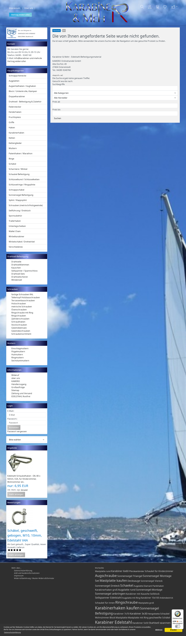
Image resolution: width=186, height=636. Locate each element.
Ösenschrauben (19, 309)
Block (112, 617)
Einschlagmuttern (19, 348)
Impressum (14, 8)
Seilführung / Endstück (20, 210)
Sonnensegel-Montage (149, 589)
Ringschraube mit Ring (22, 312)
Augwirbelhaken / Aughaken (22, 86)
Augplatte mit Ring (131, 597)
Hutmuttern (17, 354)
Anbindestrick (166, 597)
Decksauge (134, 580)
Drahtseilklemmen (20, 264)
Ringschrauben (18, 315)
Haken (12, 127)
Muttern (13, 148)
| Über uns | (29, 8)
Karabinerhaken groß (106, 589)
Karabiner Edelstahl (113, 622)
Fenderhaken (15, 112)
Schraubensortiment (21, 333)
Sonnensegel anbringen (110, 593)
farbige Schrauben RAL (22, 294)
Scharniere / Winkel (18, 169)
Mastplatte (121, 617)
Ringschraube (126, 602)
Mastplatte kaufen (113, 580)
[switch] (177, 626)
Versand (24, 490)
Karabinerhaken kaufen (117, 608)
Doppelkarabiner (17, 96)
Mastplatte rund (103, 571)
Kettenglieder (15, 143)
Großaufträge (18, 387)
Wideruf (15, 375)
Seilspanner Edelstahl (108, 597)
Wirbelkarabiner (16, 236)
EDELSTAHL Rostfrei (20, 396)
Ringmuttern (17, 357)
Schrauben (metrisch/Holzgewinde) (26, 205)
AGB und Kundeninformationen (26, 573)
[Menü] (181, 610)
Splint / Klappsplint (18, 200)
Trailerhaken (15, 221)
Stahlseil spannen (160, 622)
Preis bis (56, 109)
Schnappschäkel (16, 189)
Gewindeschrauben (20, 330)
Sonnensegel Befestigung (21, 195)
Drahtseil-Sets (18, 273)
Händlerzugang (18, 384)
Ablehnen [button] (158, 630)
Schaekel (126, 585)
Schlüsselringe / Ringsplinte (22, 184)
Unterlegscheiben (17, 226)
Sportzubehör (15, 215)
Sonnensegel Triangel (129, 576)
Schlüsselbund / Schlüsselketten (24, 179)
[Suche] (142, 7)
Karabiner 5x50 (140, 622)
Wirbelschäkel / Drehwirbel (22, 241)
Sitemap (15, 390)
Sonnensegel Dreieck (107, 585)
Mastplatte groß (146, 602)
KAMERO (15, 381)
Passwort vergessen (17, 431)
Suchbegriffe (58, 84)
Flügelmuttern (18, 351)
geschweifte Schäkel (159, 617)
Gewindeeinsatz (19, 327)
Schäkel (12, 163)
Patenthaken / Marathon (20, 153)
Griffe (11, 122)
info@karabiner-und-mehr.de (28, 58)
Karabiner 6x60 (120, 571)
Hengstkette (154, 613)
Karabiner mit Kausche (138, 593)
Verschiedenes (16, 246)
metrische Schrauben (21, 306)
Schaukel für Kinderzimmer (159, 571)
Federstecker (15, 106)
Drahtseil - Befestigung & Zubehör (25, 101)
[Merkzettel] (165, 7)
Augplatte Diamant (143, 585)
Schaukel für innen (105, 602)
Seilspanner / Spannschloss (24, 270)
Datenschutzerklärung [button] (12, 632)
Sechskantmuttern (20, 360)
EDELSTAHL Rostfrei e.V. (25, 36)
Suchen (57, 118)
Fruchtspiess (15, 117)
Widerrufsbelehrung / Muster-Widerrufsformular (34, 578)
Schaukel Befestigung (19, 174)
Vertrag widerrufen (20, 14)
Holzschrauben (18, 303)
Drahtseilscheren (19, 276)
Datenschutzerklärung (23, 570)
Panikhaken (158, 585)
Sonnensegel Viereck (151, 580)
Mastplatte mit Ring (138, 617)
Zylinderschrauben (20, 318)
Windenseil (16, 279)
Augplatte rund (127, 589)
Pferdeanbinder (136, 571)
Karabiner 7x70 (121, 613)
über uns (15, 378)
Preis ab (56, 101)
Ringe (11, 158)
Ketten (12, 138)
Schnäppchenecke (17, 75)
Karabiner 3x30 (138, 613)
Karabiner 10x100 (150, 597)
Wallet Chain (15, 231)
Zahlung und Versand (21, 393)
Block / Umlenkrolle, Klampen (23, 91)
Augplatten (14, 80)
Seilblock (154, 593)
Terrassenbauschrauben (23, 300)
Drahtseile (16, 261)
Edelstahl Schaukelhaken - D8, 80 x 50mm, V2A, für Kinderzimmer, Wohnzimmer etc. (23, 478)
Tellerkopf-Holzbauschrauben (25, 297)
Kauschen (16, 267)
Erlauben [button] (173, 630)
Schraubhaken (18, 321)
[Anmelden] (150, 7)
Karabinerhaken (16, 132)
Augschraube (106, 575)
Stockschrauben (19, 324)
